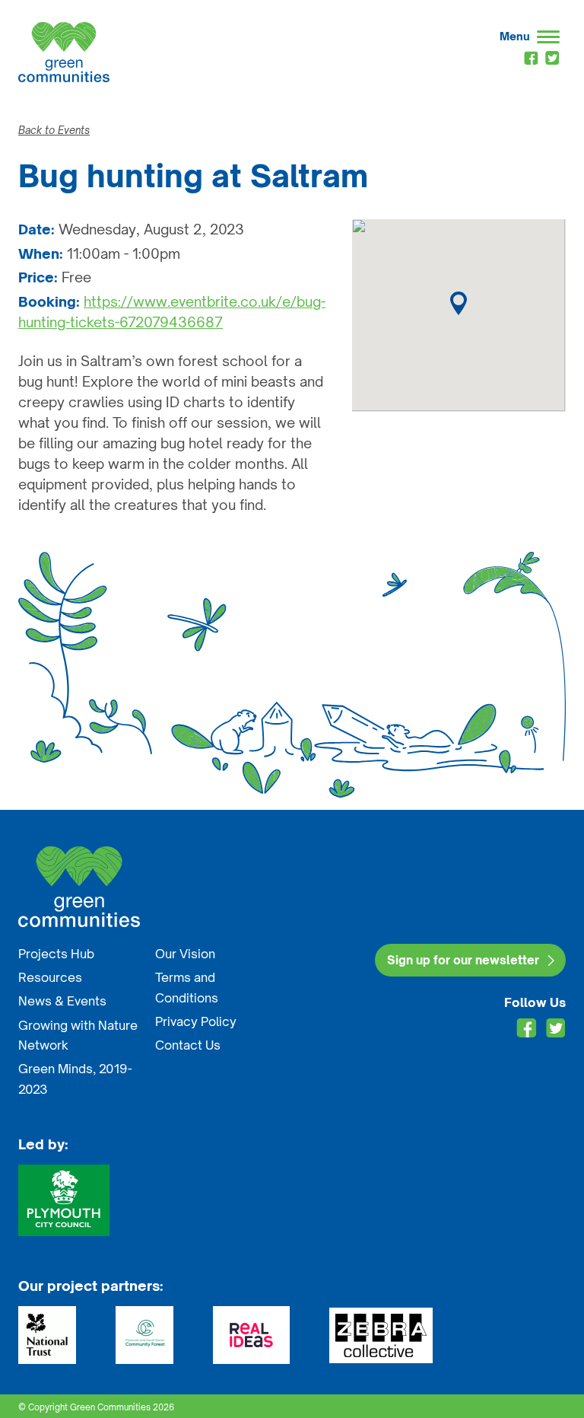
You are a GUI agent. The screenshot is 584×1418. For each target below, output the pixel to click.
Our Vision (185, 953)
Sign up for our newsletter (463, 960)
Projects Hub (56, 953)
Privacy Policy (195, 1021)
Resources (50, 977)
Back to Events (54, 130)
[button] (458, 303)
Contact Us (188, 1045)
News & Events (62, 1001)
